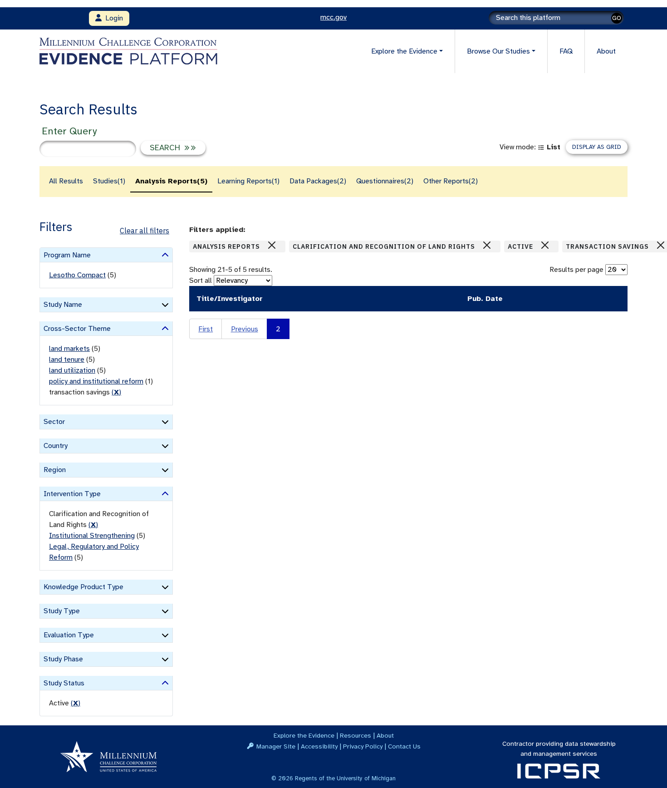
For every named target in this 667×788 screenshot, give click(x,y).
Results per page (576, 269)
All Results (66, 181)
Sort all (200, 280)
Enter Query (69, 131)
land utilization (72, 370)
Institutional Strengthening (92, 535)
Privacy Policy (363, 746)
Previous (244, 329)
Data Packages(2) (317, 181)
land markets (69, 348)
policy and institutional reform (96, 381)
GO (616, 18)
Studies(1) (109, 181)
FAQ (566, 51)
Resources (355, 735)
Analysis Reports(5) (171, 181)
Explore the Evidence (304, 735)
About (606, 51)
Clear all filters (144, 230)
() (116, 392)
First (205, 329)
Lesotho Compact (77, 275)
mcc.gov (333, 17)
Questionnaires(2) (384, 181)
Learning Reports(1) (248, 181)
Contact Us (404, 746)
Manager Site (275, 746)
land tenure (66, 359)
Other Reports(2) (450, 181)
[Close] (272, 245)
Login (112, 18)
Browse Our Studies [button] (498, 51)
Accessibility (319, 746)
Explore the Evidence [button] (404, 51)
